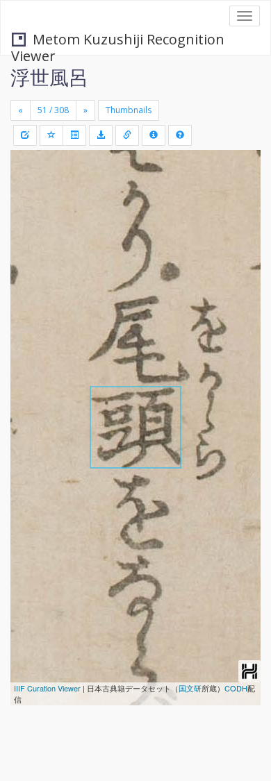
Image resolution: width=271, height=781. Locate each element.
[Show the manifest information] (153, 135)
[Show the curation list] (74, 135)
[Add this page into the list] (51, 135)
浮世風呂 (49, 77)
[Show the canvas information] (127, 135)
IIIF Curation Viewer (47, 688)
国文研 (190, 688)
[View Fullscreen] (29, 220)
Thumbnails (128, 110)
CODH (235, 688)
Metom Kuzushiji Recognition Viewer (117, 40)
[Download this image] (101, 135)
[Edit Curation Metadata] (25, 135)
